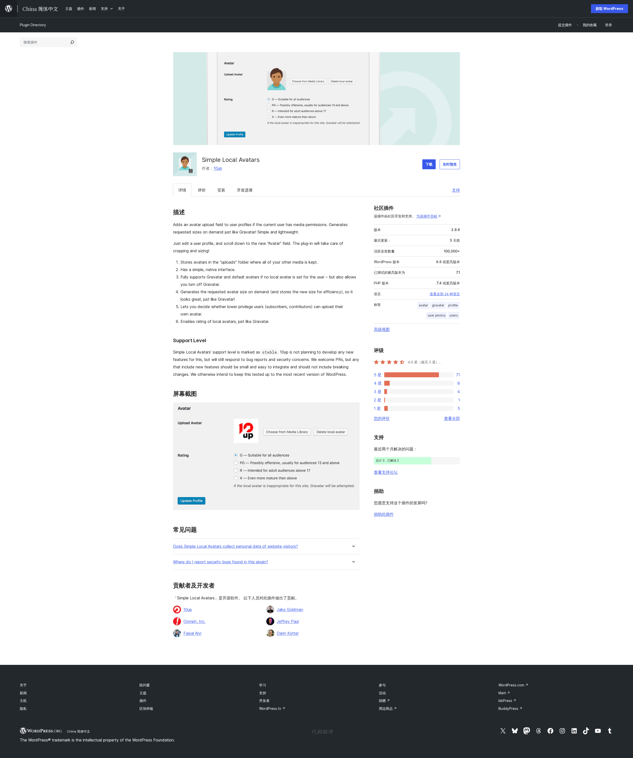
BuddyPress (510, 708)
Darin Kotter (288, 633)
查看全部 (452, 418)
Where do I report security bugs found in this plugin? (220, 562)
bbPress (507, 700)
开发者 (264, 700)
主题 (142, 693)
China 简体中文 (78, 731)
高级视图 (382, 329)
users (454, 315)
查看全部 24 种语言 (445, 294)
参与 (382, 685)
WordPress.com (513, 685)
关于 (23, 685)
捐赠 (384, 700)
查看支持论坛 (386, 472)
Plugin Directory (33, 25)
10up (218, 168)
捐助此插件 (384, 514)
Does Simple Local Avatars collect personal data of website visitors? (235, 546)
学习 (262, 685)
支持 (456, 190)
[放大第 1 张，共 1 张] (352, 409)
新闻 (23, 693)
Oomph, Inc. (194, 621)
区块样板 (146, 708)
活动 (382, 693)
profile (453, 305)
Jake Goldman (290, 609)
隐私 (23, 708)
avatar (423, 305)
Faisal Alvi (192, 633)
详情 (182, 190)
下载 (429, 164)
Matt (504, 693)
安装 (221, 190)
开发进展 (245, 190)
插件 (142, 700)
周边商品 (388, 708)
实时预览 (450, 164)
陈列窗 (144, 685)
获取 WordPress (609, 8)
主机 (23, 700)
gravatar (438, 305)
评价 (202, 190)
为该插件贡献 (426, 216)
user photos (437, 315)
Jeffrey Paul (288, 621)
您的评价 (382, 418)
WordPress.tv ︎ (272, 708)
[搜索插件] (72, 42)
